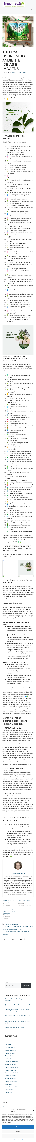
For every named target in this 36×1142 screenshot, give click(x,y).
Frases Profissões (10, 1078)
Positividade (9, 1090)
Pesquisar (8, 982)
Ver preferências (18, 1136)
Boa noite (8, 1045)
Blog (4, 1107)
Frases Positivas (10, 1075)
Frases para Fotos (10, 1070)
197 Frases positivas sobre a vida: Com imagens (17, 1016)
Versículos (8, 1092)
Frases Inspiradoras (11, 1067)
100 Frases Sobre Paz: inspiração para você (17, 1022)
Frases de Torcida (10, 1064)
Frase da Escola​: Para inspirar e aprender (15, 999)
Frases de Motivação (11, 924)
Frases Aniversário (11, 1050)
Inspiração (8, 1084)
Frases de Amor (10, 1053)
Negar (18, 1131)
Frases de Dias (10, 1056)
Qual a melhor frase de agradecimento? (17, 1005)
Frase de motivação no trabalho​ (15, 1027)
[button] (33, 1110)
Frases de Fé (9, 1059)
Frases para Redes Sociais (13, 1073)
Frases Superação (10, 1081)
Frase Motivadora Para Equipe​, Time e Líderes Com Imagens (9, 911)
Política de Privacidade (18, 1139)
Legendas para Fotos (11, 1087)
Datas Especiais (10, 1047)
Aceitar (18, 1127)
